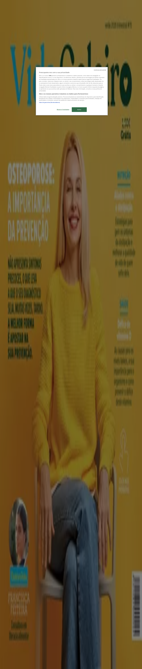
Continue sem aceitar (100, 70)
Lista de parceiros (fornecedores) (49, 102)
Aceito (79, 109)
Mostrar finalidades (63, 109)
